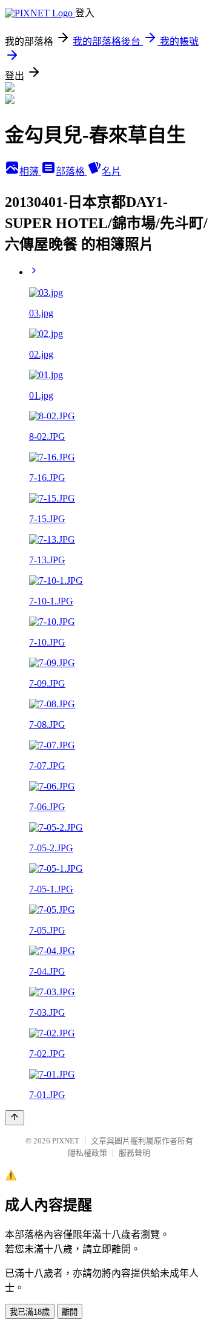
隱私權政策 (87, 1152)
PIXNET (65, 1140)
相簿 (30, 171)
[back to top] (14, 1117)
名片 (111, 171)
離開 (70, 1311)
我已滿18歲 (30, 1311)
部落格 (71, 171)
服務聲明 (134, 1152)
